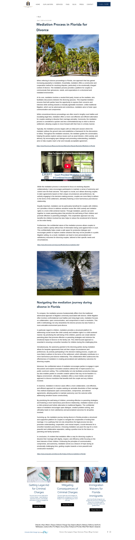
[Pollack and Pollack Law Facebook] (108, 532)
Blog (90, 532)
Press (86, 532)
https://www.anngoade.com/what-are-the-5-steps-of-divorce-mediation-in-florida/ (61, 454)
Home (61, 532)
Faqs (75, 532)
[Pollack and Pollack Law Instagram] (110, 532)
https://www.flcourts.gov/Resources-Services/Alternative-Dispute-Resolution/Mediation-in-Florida (66, 146)
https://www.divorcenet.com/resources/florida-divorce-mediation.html (58, 245)
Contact (96, 532)
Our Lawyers (69, 532)
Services (80, 532)
